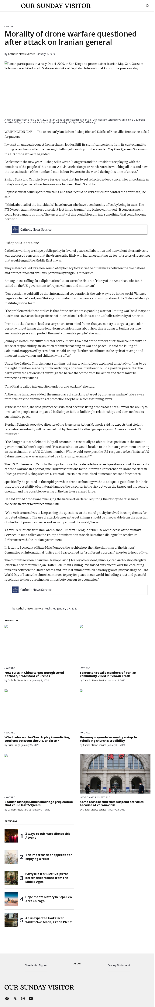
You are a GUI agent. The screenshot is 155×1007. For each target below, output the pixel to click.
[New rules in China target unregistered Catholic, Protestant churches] (40, 644)
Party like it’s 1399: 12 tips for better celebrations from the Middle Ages (46, 878)
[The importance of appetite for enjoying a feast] (11, 857)
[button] (7, 5)
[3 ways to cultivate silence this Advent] (11, 836)
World (10, 26)
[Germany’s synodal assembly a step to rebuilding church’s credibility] (115, 709)
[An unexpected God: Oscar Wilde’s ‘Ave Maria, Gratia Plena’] (11, 920)
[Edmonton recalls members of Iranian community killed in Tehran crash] (115, 644)
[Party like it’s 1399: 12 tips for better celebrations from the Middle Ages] (11, 878)
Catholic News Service (36, 229)
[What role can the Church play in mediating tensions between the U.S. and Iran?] (40, 709)
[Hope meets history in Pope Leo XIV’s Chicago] (11, 899)
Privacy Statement (119, 965)
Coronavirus (90, 797)
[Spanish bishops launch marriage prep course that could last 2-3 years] (40, 774)
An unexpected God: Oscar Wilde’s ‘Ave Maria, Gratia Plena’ (48, 920)
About (77, 963)
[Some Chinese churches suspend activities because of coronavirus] (115, 774)
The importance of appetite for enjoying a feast (48, 857)
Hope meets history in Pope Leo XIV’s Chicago (48, 899)
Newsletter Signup (36, 965)
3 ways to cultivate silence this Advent (47, 836)
